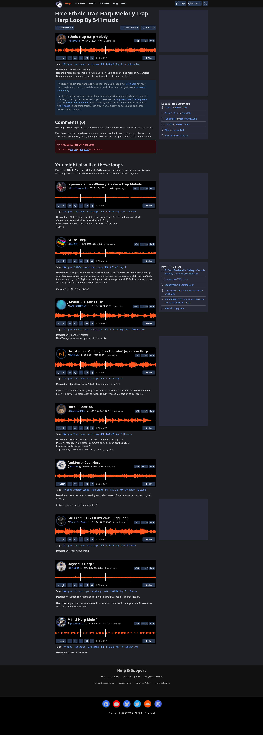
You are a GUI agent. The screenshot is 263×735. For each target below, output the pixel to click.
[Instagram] (158, 704)
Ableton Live (134, 64)
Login (62, 58)
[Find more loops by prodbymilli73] (69, 641)
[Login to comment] (86, 58)
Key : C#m (121, 64)
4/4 (102, 64)
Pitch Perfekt (171, 113)
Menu (65, 27)
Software (104, 3)
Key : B (119, 434)
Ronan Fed (178, 129)
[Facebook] (106, 704)
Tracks (92, 3)
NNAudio (75, 355)
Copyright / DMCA (153, 676)
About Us (114, 676)
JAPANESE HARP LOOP (85, 302)
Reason (128, 434)
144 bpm (67, 64)
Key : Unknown (127, 489)
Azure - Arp (77, 239)
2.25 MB (114, 267)
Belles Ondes (183, 124)
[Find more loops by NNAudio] (69, 372)
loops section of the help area (131, 99)
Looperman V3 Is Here (176, 279)
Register (84, 149)
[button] (205, 3)
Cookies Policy (143, 682)
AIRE (167, 129)
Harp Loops (93, 64)
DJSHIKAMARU (77, 410)
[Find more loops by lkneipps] (69, 585)
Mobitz (74, 243)
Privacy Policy (125, 682)
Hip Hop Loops (81, 591)
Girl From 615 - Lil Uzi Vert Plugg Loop (98, 518)
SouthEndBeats (78, 522)
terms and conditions (77, 102)
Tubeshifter (171, 118)
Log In (73, 149)
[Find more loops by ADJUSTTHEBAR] (69, 323)
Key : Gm (120, 545)
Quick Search (130, 27)
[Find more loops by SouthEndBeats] (69, 539)
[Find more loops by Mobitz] (69, 261)
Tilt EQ (168, 107)
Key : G (119, 378)
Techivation (181, 107)
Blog (115, 3)
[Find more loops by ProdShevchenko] (69, 205)
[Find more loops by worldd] (69, 484)
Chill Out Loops (81, 267)
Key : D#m (125, 329)
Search (149, 27)
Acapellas (80, 3)
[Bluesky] (127, 704)
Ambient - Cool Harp (84, 462)
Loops (68, 3)
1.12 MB (114, 329)
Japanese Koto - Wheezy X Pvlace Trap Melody (105, 184)
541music (75, 40)
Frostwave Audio (188, 118)
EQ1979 (169, 124)
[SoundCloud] (147, 704)
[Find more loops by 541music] (69, 58)
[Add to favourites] (81, 58)
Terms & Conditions (103, 682)
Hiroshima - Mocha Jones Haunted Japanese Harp (108, 351)
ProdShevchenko (79, 188)
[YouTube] (116, 704)
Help (123, 3)
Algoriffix (186, 113)
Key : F (123, 267)
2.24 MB (110, 211)
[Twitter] (137, 704)
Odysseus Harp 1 (81, 563)
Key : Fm (123, 591)
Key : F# (119, 646)
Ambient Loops (81, 329)
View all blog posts (174, 308)
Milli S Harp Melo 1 (83, 619)
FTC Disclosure (162, 682)
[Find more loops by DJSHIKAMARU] (69, 428)
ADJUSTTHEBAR (78, 306)
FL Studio (131, 211)
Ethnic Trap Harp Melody (88, 36)
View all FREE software (176, 135)
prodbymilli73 (77, 623)
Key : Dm (120, 211)
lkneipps (74, 567)
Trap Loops (79, 64)
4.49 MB (110, 64)
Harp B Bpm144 (80, 406)
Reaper (133, 591)
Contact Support (131, 676)
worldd (74, 466)
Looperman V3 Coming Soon (179, 284)
